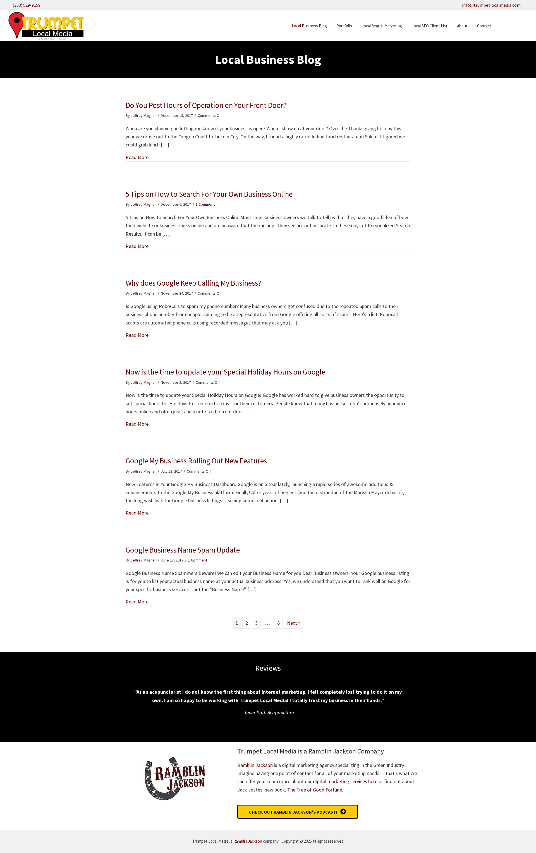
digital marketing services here (345, 781)
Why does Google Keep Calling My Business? (193, 283)
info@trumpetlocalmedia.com (491, 5)
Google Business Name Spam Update (183, 550)
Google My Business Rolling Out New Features (196, 460)
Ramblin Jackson (255, 765)
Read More (137, 157)
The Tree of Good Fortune (314, 789)
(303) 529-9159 (26, 5)
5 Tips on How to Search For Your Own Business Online (209, 194)
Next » (293, 623)
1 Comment (205, 204)
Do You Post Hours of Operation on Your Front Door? (206, 105)
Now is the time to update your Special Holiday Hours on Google (225, 371)
